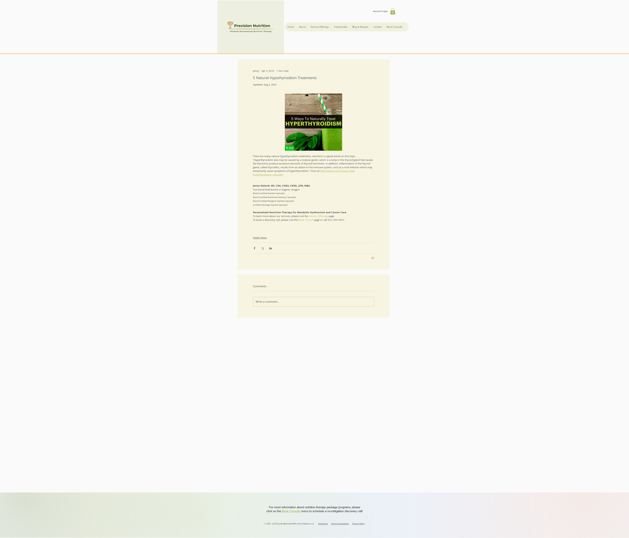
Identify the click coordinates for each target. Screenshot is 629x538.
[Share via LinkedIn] (270, 248)
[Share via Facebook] (254, 248)
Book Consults (291, 511)
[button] (392, 11)
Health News (260, 237)
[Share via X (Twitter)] (262, 248)
